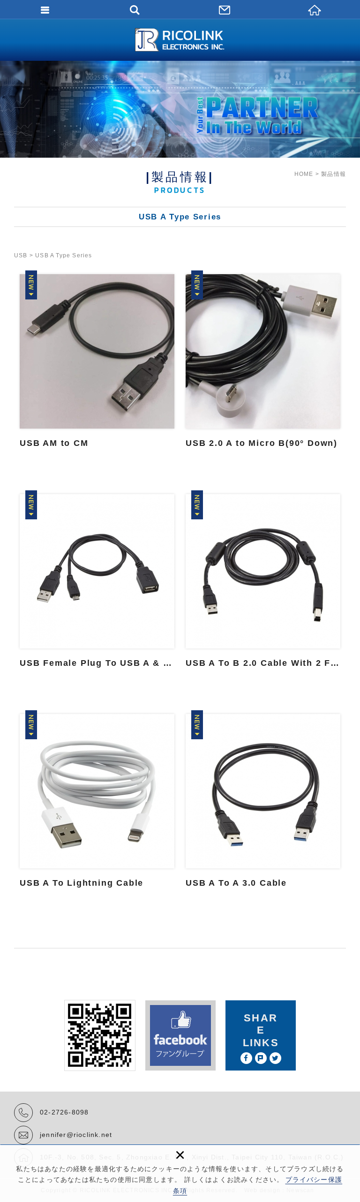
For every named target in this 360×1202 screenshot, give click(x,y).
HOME (304, 174)
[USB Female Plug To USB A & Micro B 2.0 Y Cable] (97, 590)
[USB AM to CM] (97, 370)
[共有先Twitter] (275, 1058)
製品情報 (333, 174)
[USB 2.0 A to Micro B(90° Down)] (263, 370)
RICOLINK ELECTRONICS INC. (180, 39)
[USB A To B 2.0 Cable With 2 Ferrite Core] (263, 590)
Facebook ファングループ (180, 1035)
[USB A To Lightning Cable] (97, 810)
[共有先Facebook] (246, 1058)
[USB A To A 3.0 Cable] (263, 810)
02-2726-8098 (64, 1112)
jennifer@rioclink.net (76, 1134)
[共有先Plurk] (261, 1058)
